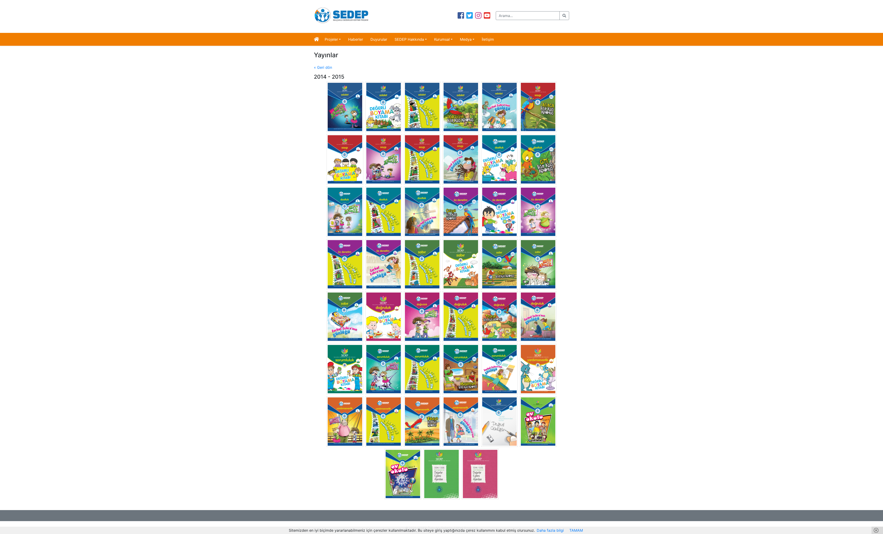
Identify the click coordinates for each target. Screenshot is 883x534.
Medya (466, 39)
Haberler (355, 39)
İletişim (488, 39)
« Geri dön (323, 67)
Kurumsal (442, 39)
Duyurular (378, 39)
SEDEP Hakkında (409, 39)
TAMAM (576, 530)
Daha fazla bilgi (550, 530)
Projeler (331, 39)
